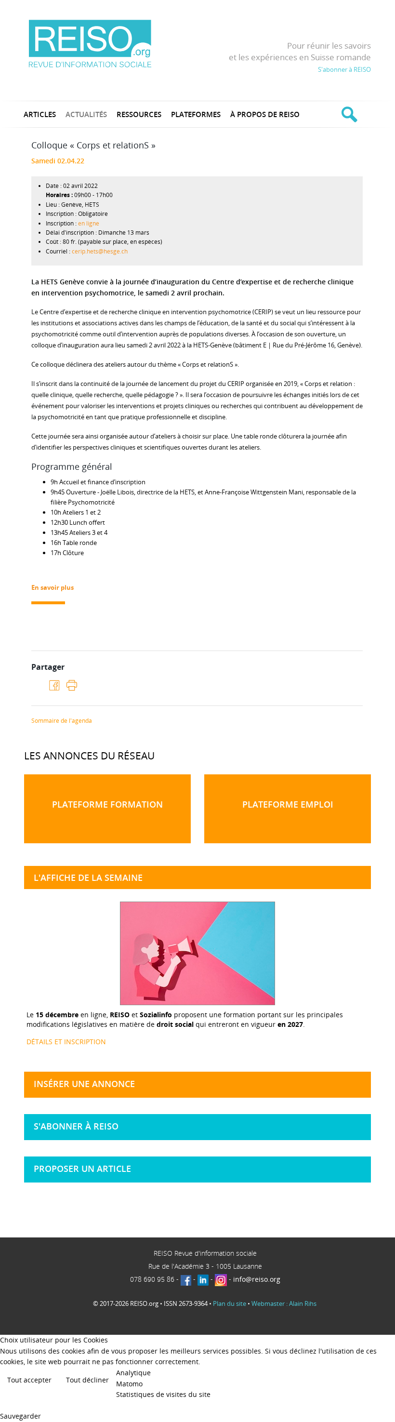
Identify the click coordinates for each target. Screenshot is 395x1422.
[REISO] (90, 43)
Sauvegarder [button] (20, 1416)
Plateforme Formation (107, 804)
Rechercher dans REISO (348, 114)
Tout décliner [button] (87, 1379)
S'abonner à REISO (344, 69)
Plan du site (229, 1303)
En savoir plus (52, 587)
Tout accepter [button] (29, 1379)
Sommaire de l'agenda (61, 721)
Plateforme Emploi (287, 804)
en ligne (88, 223)
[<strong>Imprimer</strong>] (71, 685)
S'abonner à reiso (76, 1126)
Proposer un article (82, 1168)
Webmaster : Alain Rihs (283, 1303)
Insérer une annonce (84, 1084)
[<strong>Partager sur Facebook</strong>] (54, 685)
